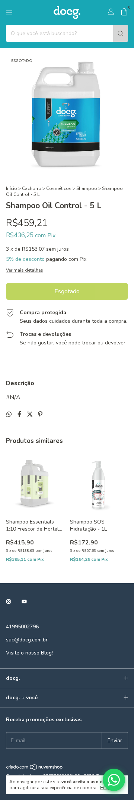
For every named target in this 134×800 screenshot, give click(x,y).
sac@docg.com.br (27, 639)
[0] (124, 13)
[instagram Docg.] (8, 601)
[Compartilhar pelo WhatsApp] (9, 414)
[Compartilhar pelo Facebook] (20, 414)
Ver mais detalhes (24, 270)
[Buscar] (120, 33)
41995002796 (22, 626)
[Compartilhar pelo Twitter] (30, 414)
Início (11, 188)
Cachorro (31, 188)
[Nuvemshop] (35, 769)
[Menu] (9, 12)
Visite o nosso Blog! (29, 652)
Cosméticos (58, 188)
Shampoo (86, 188)
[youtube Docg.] (24, 601)
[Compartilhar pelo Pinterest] (40, 414)
